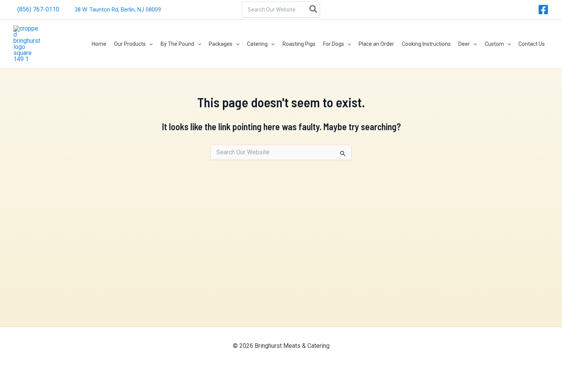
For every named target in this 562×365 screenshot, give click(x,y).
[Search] (314, 9)
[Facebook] (543, 9)
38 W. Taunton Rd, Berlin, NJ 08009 (118, 9)
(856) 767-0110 (38, 9)
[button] (149, 44)
